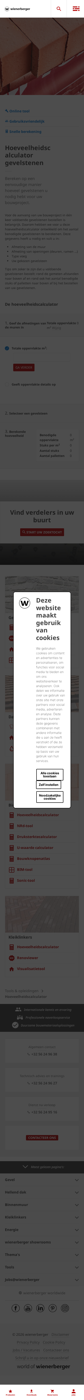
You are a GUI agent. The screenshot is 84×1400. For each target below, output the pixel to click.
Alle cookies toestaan (50, 774)
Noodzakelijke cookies (50, 796)
